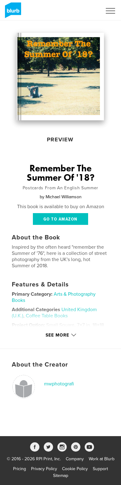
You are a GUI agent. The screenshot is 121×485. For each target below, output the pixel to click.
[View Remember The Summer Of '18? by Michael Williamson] (60, 76)
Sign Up (86, 10)
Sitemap (60, 475)
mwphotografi (59, 384)
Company (75, 458)
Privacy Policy (44, 468)
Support (100, 468)
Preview (60, 139)
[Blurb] (12, 13)
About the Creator (40, 364)
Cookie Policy (75, 468)
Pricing (19, 468)
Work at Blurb (101, 458)
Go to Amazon (60, 219)
